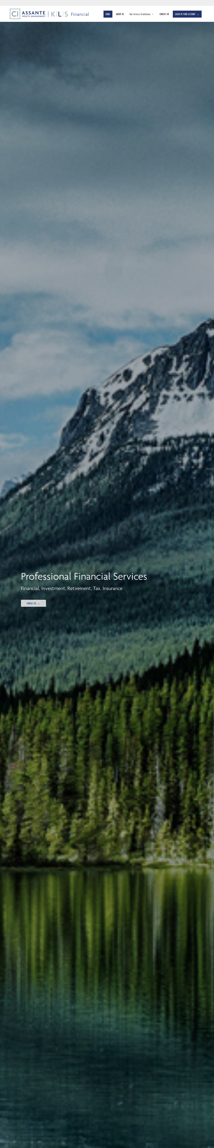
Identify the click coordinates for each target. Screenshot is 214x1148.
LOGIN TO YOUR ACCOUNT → (187, 14)
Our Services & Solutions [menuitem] (140, 15)
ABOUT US (120, 14)
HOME (108, 14)
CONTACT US (164, 14)
